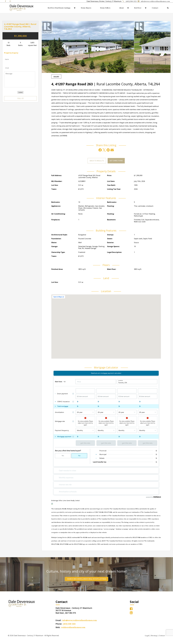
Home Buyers (86, 8)
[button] (168, 47)
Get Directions (116, 161)
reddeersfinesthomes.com (73, 627)
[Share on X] (104, 150)
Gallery (56, 76)
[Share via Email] (112, 150)
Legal (147, 635)
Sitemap (154, 635)
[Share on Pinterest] (108, 150)
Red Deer (137, 8)
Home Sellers (105, 8)
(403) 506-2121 (131, 1)
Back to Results (97, 161)
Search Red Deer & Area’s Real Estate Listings (86, 579)
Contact (155, 8)
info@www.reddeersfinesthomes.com (155, 1)
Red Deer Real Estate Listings (59, 8)
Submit (20, 92)
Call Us (20, 98)
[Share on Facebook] (100, 150)
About (121, 8)
